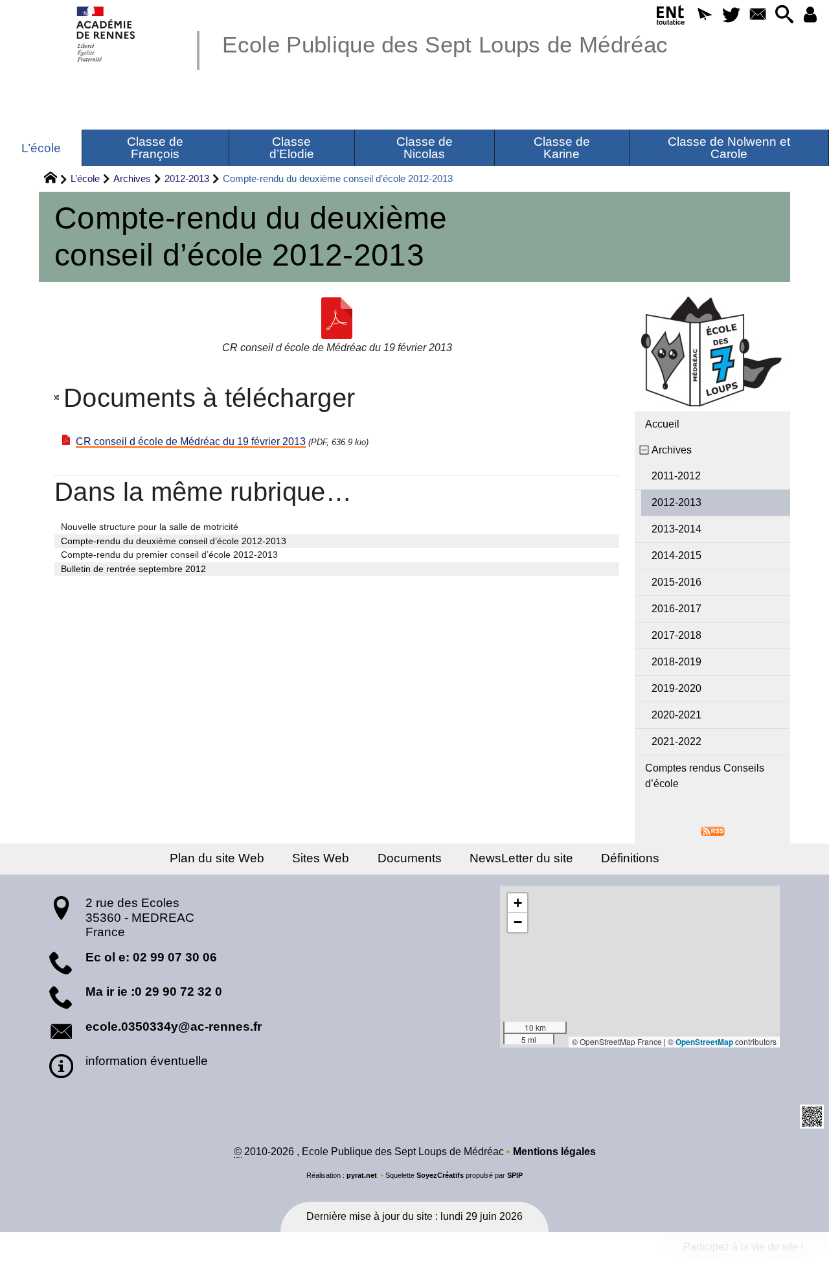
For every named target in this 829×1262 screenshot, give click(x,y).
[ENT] (671, 17)
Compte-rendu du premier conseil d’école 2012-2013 (169, 554)
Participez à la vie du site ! (743, 1246)
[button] (704, 15)
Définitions (630, 858)
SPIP (515, 1175)
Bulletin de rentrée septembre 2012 (133, 569)
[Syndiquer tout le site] (712, 830)
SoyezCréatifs (440, 1175)
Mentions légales (554, 1151)
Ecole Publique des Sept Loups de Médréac (445, 44)
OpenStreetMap (704, 1042)
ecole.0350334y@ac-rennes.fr (173, 1026)
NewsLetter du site (521, 858)
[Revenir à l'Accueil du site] (56, 179)
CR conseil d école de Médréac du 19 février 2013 (191, 441)
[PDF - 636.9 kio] (337, 318)
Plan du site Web (217, 858)
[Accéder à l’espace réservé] (810, 15)
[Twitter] (731, 15)
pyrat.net (361, 1175)
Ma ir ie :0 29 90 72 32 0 (153, 991)
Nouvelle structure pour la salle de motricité (149, 527)
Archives (132, 178)
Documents (410, 858)
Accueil (662, 424)
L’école (85, 178)
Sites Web (320, 858)
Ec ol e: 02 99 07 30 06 (151, 957)
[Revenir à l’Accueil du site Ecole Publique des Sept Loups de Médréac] (106, 34)
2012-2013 (187, 178)
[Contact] (757, 15)
